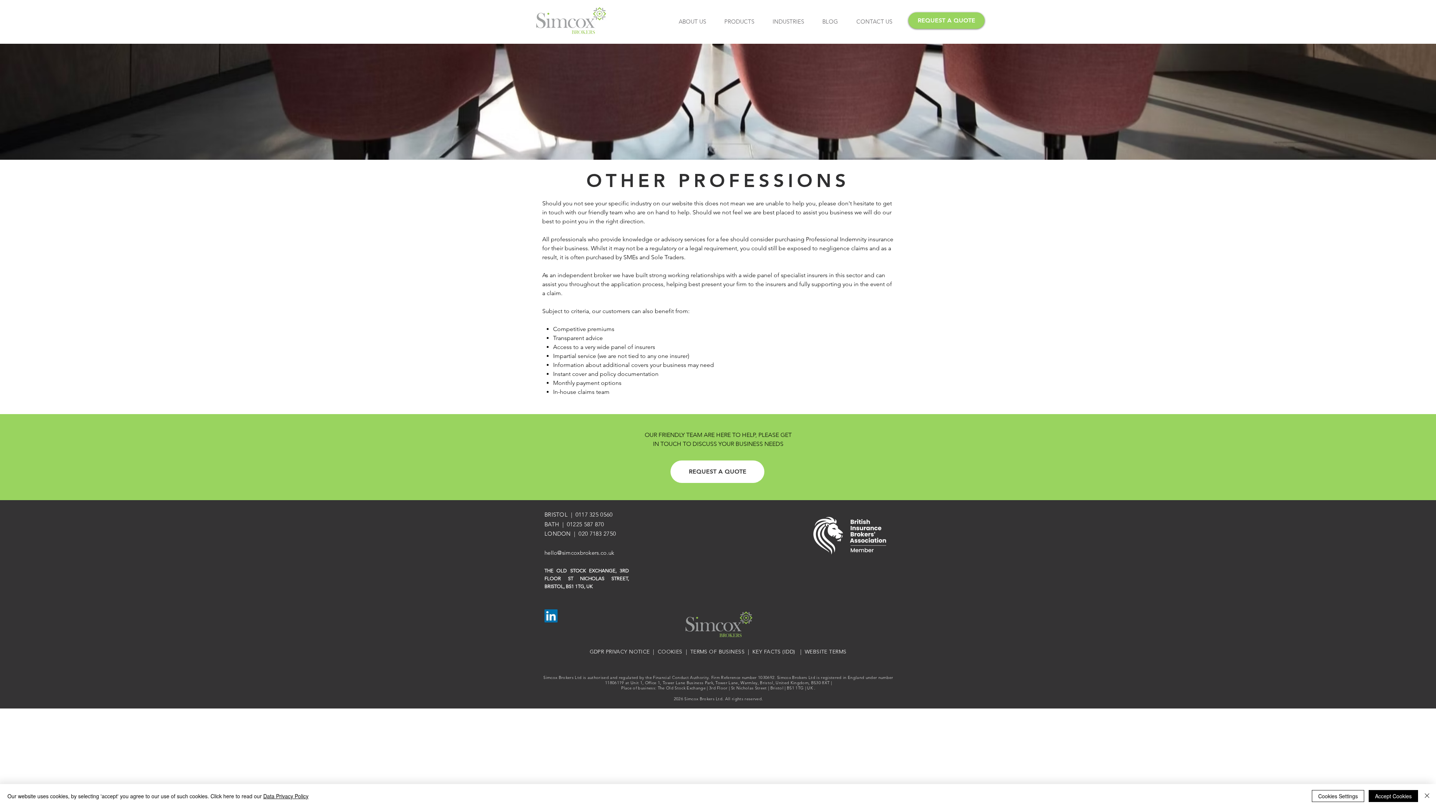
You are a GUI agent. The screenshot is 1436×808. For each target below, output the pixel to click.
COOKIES (670, 651)
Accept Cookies (1393, 796)
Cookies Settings (1338, 796)
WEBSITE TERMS (825, 651)
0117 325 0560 (594, 514)
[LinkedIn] (551, 615)
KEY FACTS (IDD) (773, 651)
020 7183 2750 (597, 533)
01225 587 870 (585, 524)
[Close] (1427, 796)
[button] (739, 21)
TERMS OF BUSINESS (717, 651)
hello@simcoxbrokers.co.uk (579, 552)
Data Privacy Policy (286, 796)
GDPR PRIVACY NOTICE (620, 651)
